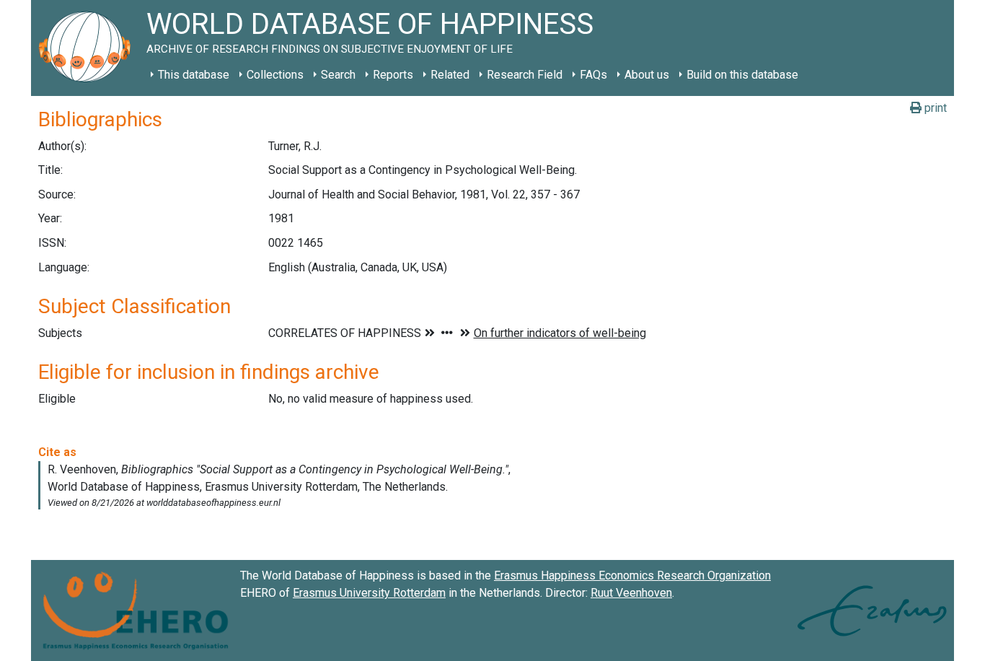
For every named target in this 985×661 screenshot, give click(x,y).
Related (449, 75)
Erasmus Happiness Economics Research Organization (632, 575)
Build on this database (742, 75)
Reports (393, 75)
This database (193, 75)
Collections (275, 75)
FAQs (593, 75)
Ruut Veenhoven (631, 593)
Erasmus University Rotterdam (369, 593)
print (934, 108)
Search (338, 75)
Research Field (524, 75)
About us (646, 75)
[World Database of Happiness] (88, 48)
